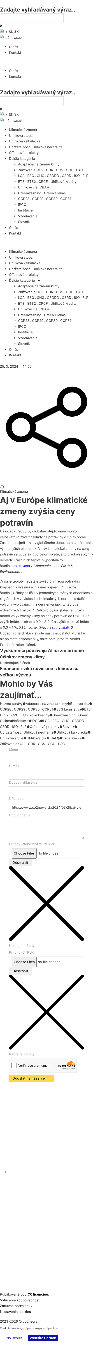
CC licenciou (38, 1294)
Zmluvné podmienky (16, 1306)
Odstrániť (20, 862)
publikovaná (20, 566)
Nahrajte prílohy (22, 945)
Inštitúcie (25, 210)
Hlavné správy (11, 703)
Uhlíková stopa (21, 135)
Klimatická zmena (23, 130)
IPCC (22, 204)
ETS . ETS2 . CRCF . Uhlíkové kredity (47, 181)
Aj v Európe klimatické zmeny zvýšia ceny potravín (44, 511)
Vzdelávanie (27, 216)
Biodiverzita (79, 703)
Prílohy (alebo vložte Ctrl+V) (31, 844)
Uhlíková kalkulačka (24, 141)
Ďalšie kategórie (22, 158)
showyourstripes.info (45, 1328)
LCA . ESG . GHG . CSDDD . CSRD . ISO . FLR (53, 176)
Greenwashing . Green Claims (42, 193)
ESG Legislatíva (68, 709)
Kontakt (15, 52)
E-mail (14, 766)
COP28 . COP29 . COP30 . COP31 (44, 199)
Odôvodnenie (19, 815)
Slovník (24, 222)
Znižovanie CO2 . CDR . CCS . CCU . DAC (50, 170)
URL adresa (18, 799)
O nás (13, 47)
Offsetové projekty (24, 153)
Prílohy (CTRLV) (21, 952)
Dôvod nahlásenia (23, 782)
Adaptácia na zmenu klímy (38, 164)
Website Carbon (43, 1338)
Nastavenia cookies (15, 1312)
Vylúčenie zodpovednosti (20, 1300)
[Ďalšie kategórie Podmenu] (39, 280)
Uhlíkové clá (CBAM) (34, 187)
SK (16, 31)
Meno (13, 750)
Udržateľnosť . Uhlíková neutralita (35, 147)
